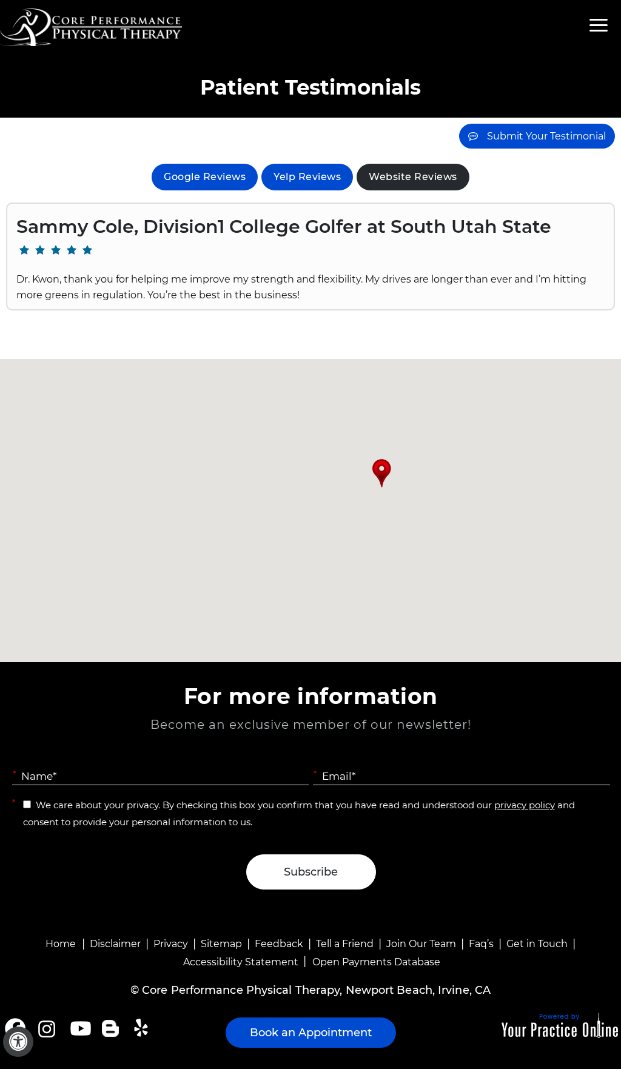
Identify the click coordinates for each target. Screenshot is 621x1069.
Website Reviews (413, 177)
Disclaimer (115, 944)
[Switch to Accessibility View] (18, 1042)
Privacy (170, 944)
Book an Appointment (311, 1032)
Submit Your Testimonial (546, 136)
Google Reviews (205, 177)
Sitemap (221, 944)
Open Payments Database (376, 962)
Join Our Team (421, 944)
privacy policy (524, 805)
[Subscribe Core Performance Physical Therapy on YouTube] (79, 1028)
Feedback (279, 944)
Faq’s (481, 944)
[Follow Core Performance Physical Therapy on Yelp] (143, 1028)
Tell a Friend (345, 944)
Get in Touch (537, 944)
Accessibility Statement (240, 962)
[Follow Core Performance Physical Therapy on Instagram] (46, 1028)
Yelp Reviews (307, 177)
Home (60, 944)
